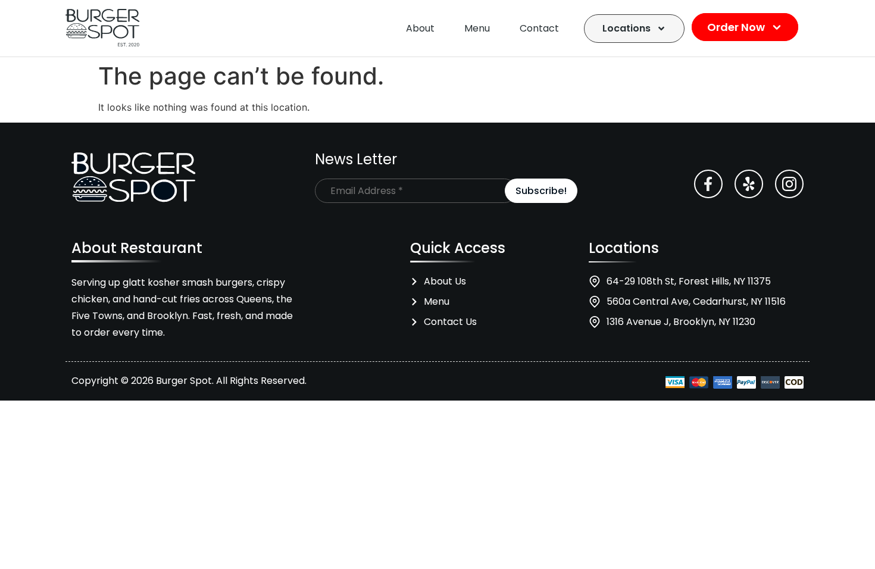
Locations (626, 28)
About (420, 29)
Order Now (737, 27)
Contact (539, 29)
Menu (477, 29)
